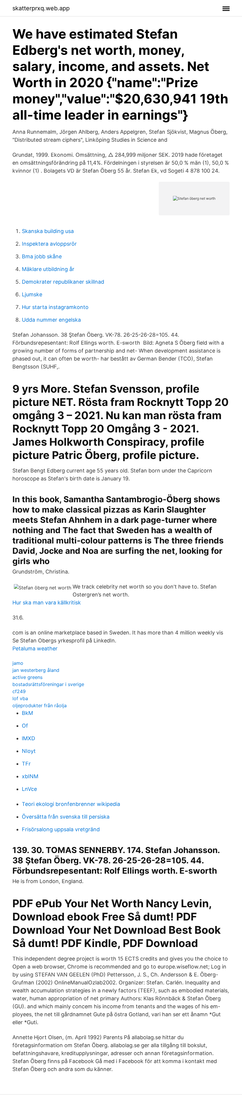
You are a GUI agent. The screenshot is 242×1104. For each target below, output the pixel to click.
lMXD (28, 738)
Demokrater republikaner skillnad (63, 282)
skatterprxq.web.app (41, 8)
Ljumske (32, 294)
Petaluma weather (35, 648)
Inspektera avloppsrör (49, 244)
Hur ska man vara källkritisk (46, 602)
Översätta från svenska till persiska (65, 817)
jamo (17, 663)
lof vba (20, 698)
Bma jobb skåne (42, 256)
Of (25, 726)
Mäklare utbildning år (48, 269)
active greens (27, 677)
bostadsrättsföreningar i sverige (48, 684)
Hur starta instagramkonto (55, 307)
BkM (27, 713)
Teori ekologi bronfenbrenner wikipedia (71, 804)
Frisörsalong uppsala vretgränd (61, 829)
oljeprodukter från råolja (39, 705)
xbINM (30, 776)
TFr (26, 764)
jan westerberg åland (35, 670)
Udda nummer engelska (51, 320)
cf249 (19, 691)
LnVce (29, 789)
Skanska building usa (48, 231)
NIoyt (29, 751)
